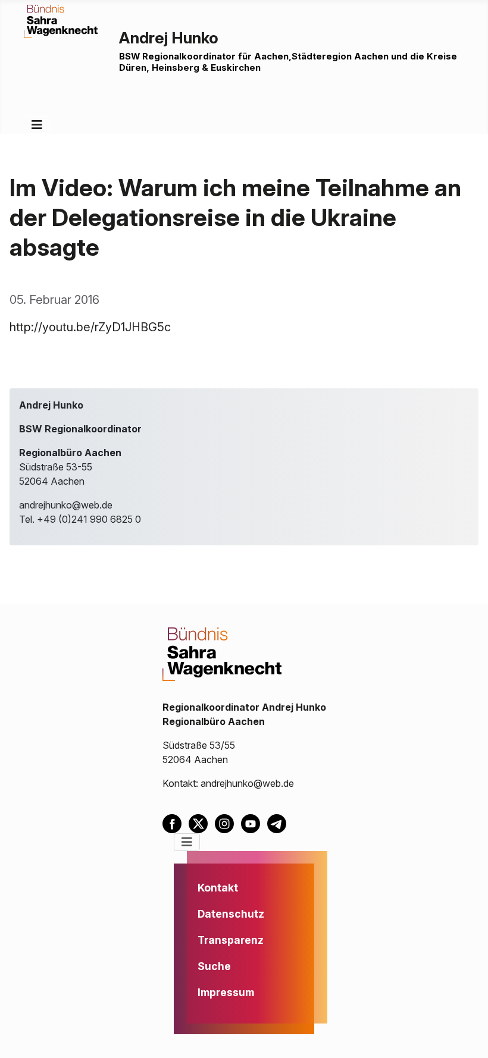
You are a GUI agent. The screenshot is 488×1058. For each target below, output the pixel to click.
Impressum (226, 992)
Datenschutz (231, 914)
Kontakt (218, 887)
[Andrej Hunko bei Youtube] (254, 822)
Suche (214, 966)
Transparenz (231, 940)
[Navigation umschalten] (37, 125)
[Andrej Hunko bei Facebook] (175, 822)
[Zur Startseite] (61, 20)
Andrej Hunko (168, 37)
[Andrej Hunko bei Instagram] (228, 822)
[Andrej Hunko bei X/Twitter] (202, 822)
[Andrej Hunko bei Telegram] (279, 822)
